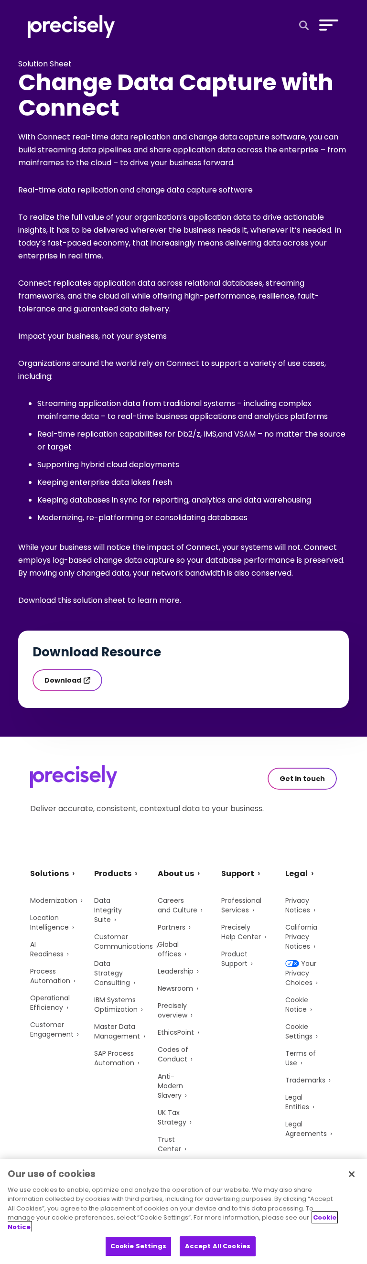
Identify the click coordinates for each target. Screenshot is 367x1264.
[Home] (71, 26)
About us (176, 873)
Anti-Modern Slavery (170, 1085)
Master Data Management (117, 1031)
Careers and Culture (177, 905)
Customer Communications (123, 941)
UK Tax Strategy (172, 1117)
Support (237, 873)
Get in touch (302, 778)
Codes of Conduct (173, 1054)
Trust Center (169, 1144)
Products (112, 873)
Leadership (176, 971)
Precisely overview (172, 1010)
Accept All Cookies (217, 1246)
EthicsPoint (176, 1032)
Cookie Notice (296, 1004)
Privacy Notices (297, 905)
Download (62, 680)
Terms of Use (300, 1058)
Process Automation (50, 975)
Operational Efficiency (50, 1002)
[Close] (351, 1174)
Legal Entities (297, 1102)
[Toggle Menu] (327, 24)
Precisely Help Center (241, 932)
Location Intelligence (49, 922)
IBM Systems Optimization (116, 1004)
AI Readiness (47, 949)
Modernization (53, 900)
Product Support (234, 958)
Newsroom (175, 988)
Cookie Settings (299, 1031)
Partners (171, 927)
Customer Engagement (52, 1029)
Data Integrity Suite (108, 910)
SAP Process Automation (114, 1058)
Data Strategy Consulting (112, 973)
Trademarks (305, 1080)
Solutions (49, 873)
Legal (296, 873)
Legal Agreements (306, 1128)
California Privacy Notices (301, 936)
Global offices (169, 949)
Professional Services (241, 905)
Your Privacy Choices (300, 973)
